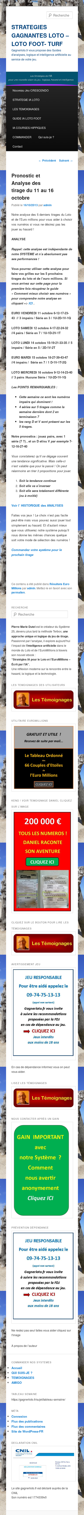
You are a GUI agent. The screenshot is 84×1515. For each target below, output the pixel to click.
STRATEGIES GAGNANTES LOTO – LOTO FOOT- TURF (40, 35)
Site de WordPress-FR (27, 1431)
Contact (17, 146)
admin (47, 205)
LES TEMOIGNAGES (26, 109)
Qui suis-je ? (46, 137)
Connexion (19, 1416)
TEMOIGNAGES (22, 1377)
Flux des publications (27, 1421)
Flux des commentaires (28, 1426)
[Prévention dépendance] (41, 1277)
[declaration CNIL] (41, 1463)
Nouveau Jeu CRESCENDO (31, 90)
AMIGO (16, 1382)
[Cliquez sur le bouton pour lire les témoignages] (41, 943)
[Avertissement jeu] (41, 1013)
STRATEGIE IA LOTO (26, 100)
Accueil (16, 1368)
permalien (18, 592)
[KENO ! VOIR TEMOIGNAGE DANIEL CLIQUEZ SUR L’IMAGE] (41, 861)
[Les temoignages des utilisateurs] (41, 700)
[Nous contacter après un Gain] (41, 1170)
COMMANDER (22, 137)
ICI (31, 303)
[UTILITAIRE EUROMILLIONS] (41, 757)
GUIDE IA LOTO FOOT (27, 118)
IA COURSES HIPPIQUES (29, 128)
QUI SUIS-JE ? (21, 1372)
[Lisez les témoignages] (41, 1098)
